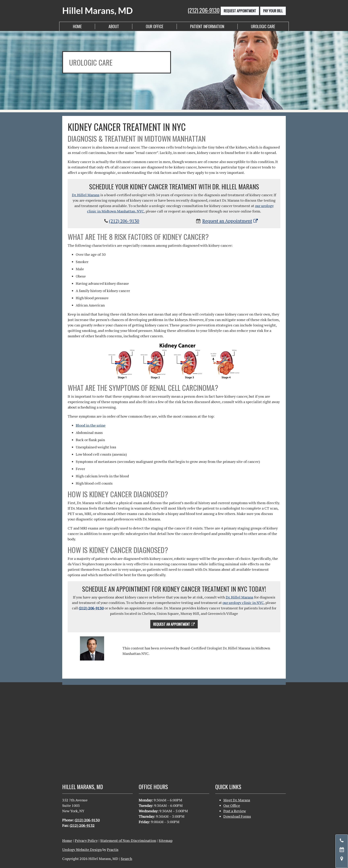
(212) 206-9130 (204, 10)
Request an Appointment (227, 221)
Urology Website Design (82, 849)
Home (77, 26)
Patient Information (207, 26)
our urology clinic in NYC (243, 602)
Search (126, 858)
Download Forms (237, 816)
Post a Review (234, 810)
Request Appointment (240, 10)
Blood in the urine (91, 425)
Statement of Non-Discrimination (128, 840)
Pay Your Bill (273, 10)
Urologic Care (263, 26)
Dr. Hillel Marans (85, 194)
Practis (112, 849)
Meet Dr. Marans (236, 800)
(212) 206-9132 (82, 825)
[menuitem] (77, 26)
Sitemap (165, 840)
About (114, 26)
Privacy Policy (86, 840)
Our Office (154, 26)
